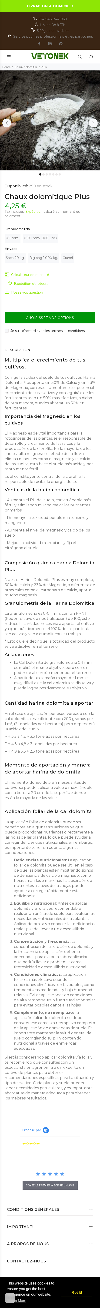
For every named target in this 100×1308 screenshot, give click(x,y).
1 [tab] (40, 174)
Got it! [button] (77, 1292)
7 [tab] (60, 174)
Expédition (34, 211)
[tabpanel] (50, 120)
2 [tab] (43, 174)
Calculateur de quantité (30, 275)
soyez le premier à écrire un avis (50, 1185)
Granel (68, 258)
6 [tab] (56, 174)
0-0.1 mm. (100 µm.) (40, 238)
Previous (6, 123)
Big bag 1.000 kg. (43, 258)
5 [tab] (53, 174)
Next (93, 123)
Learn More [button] (16, 1301)
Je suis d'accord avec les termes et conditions (47, 331)
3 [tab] (47, 174)
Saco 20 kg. (15, 258)
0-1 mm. (12, 238)
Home (6, 67)
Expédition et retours (31, 284)
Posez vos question (27, 292)
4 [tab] (50, 174)
